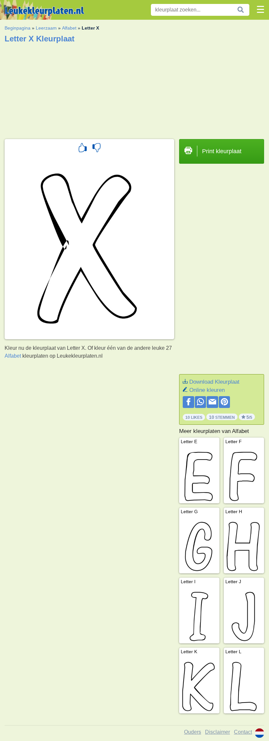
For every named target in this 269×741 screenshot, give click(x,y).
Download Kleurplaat (214, 382)
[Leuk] (83, 148)
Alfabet (69, 28)
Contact (243, 732)
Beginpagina (18, 28)
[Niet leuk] (96, 148)
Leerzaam (46, 28)
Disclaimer (217, 732)
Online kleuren (207, 390)
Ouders (192, 732)
